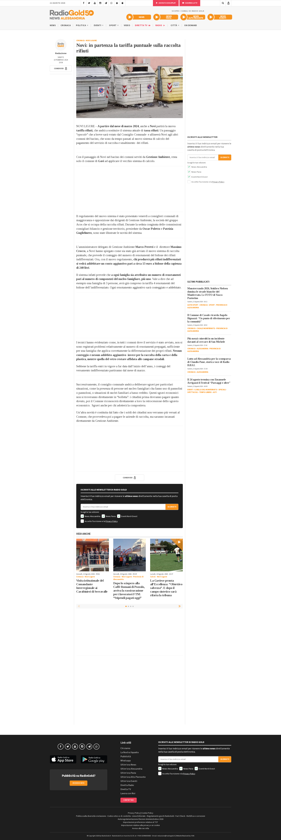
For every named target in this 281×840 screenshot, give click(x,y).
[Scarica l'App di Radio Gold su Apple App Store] (63, 759)
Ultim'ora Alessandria (131, 768)
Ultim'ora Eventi (128, 781)
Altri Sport (192, 305)
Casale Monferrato (206, 328)
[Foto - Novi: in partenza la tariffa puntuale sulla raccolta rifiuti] (129, 87)
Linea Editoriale (138, 816)
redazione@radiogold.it (166, 836)
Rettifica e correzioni (196, 816)
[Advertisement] (129, 188)
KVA (192, 836)
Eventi (98, 25)
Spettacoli (192, 392)
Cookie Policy (147, 813)
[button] (61, 68)
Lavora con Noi (127, 793)
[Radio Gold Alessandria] (72, 14)
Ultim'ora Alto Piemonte (133, 777)
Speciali (222, 389)
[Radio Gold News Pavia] (166, 17)
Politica (81, 25)
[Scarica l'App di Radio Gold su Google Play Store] (94, 759)
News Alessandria (92, 516)
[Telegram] (106, 3)
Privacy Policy (112, 521)
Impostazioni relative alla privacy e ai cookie (140, 825)
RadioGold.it (106, 836)
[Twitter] (89, 3)
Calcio (153, 576)
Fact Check (180, 816)
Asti (215, 392)
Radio (159, 25)
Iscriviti (172, 506)
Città (174, 25)
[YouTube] (94, 3)
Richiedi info (78, 783)
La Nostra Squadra (129, 752)
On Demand (190, 25)
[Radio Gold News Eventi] (220, 17)
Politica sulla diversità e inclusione (91, 816)
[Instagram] (100, 3)
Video (127, 25)
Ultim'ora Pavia (128, 773)
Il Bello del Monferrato (206, 389)
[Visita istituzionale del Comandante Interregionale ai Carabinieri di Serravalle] (92, 555)
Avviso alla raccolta (140, 828)
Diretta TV (141, 25)
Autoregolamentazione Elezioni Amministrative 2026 (140, 819)
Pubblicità (125, 756)
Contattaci (128, 800)
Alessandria (202, 348)
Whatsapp (125, 760)
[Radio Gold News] (139, 17)
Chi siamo (125, 748)
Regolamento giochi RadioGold (160, 816)
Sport (113, 25)
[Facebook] (83, 3)
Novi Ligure (91, 40)
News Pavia (110, 516)
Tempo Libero (205, 392)
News (53, 25)
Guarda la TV (191, 3)
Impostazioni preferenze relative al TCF (140, 822)
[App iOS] (122, 3)
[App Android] (117, 3)
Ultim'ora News (128, 764)
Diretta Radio (127, 785)
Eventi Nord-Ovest (129, 516)
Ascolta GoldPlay (167, 3)
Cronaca (66, 25)
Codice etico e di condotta (119, 816)
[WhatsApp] (111, 3)
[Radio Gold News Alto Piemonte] (193, 17)
